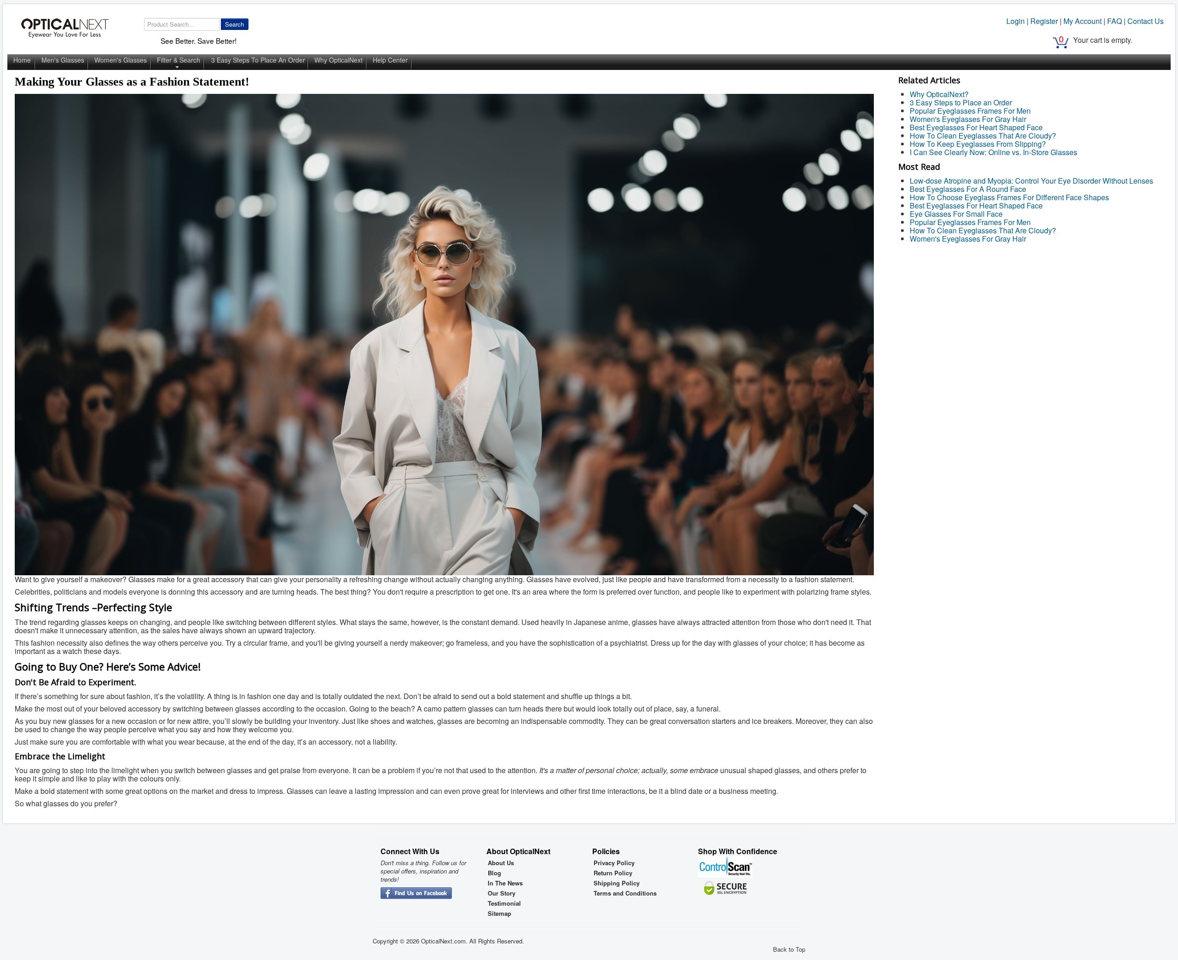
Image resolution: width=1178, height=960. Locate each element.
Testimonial (504, 903)
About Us (501, 863)
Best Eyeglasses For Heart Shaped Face (976, 127)
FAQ (1114, 21)
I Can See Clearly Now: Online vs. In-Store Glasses (993, 152)
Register (1044, 21)
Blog (494, 873)
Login (1015, 21)
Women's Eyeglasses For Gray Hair (968, 119)
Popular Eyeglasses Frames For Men (970, 110)
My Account (1082, 21)
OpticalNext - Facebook (416, 893)
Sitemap (499, 913)
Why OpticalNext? (939, 94)
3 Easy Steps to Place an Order (961, 102)
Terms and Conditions (625, 893)
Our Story (501, 893)
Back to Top (789, 949)
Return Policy (613, 873)
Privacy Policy (614, 863)
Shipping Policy (617, 883)
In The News (505, 883)
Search (234, 24)
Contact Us (1145, 21)
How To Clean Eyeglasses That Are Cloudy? (983, 135)
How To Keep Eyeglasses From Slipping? (978, 144)
